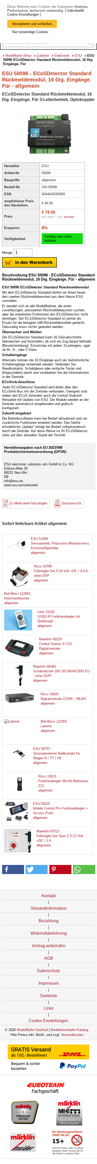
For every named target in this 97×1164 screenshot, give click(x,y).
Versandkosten (72, 1035)
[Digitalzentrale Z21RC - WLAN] (19, 702)
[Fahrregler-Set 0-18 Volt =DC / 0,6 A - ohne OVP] (19, 587)
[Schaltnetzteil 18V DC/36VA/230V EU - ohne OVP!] (19, 685)
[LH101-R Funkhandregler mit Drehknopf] (19, 629)
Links (49, 1008)
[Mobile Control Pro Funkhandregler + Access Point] (19, 821)
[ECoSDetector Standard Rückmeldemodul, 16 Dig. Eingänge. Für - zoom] (48, 158)
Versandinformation (48, 908)
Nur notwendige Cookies (30, 32)
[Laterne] (11, 721)
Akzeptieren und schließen (32, 24)
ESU (78, 56)
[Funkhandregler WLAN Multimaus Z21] (19, 793)
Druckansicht (71, 503)
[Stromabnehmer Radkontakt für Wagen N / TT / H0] (19, 761)
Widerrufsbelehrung (49, 933)
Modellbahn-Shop (18, 56)
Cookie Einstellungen (48, 1020)
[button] (13, 869)
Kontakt (49, 896)
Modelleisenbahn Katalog (69, 1030)
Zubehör (43, 56)
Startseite (48, 996)
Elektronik (61, 56)
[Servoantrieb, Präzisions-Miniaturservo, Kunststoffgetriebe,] (19, 551)
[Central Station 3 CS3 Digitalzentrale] (19, 658)
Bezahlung (48, 921)
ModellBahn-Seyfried (32, 1030)
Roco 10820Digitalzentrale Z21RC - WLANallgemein (63, 698)
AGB (48, 958)
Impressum (49, 983)
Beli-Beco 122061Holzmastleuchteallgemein (17, 598)
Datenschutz (48, 971)
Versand (69, 216)
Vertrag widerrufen (48, 946)
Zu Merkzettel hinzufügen (28, 503)
